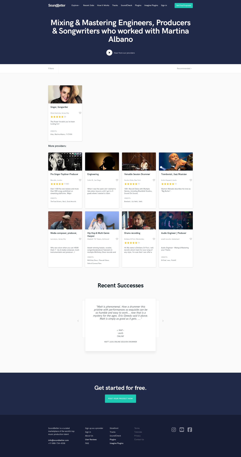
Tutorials (138, 432)
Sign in (164, 5)
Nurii (64, 201)
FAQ (87, 443)
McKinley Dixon (92, 260)
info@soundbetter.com (58, 440)
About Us (89, 436)
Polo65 (173, 260)
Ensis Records (71, 201)
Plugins (138, 5)
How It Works (103, 5)
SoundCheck (126, 5)
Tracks (115, 5)
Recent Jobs (88, 5)
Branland (127, 201)
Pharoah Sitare (104, 260)
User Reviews (91, 439)
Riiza (51, 134)
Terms (137, 428)
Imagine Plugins (151, 5)
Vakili (140, 201)
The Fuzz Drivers (55, 201)
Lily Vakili (134, 201)
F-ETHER (69, 134)
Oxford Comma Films (94, 263)
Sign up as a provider (94, 428)
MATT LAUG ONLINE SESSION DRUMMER (120, 342)
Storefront (114, 428)
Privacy (137, 436)
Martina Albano (60, 134)
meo (168, 260)
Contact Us (139, 439)
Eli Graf (163, 260)
